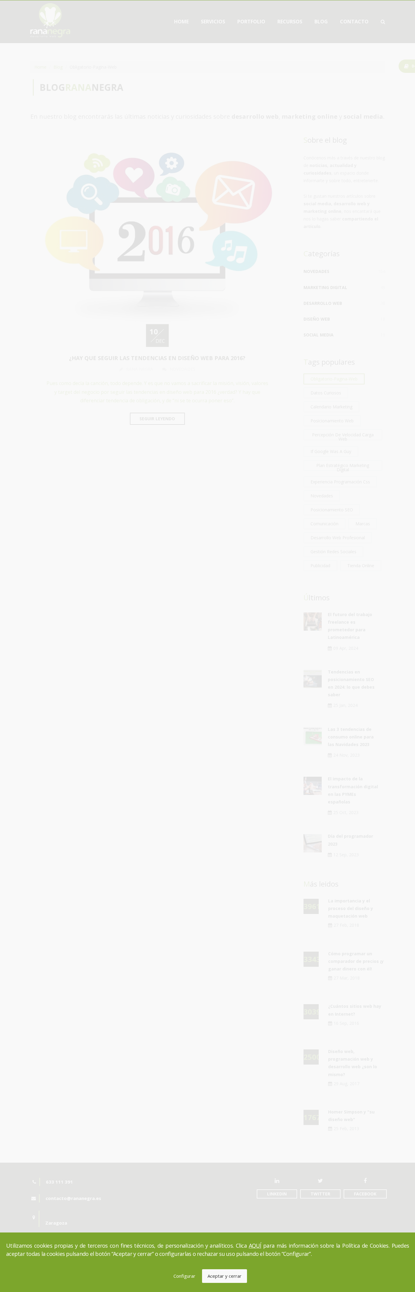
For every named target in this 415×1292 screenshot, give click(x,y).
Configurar (184, 1276)
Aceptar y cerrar (225, 1276)
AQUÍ (255, 1245)
